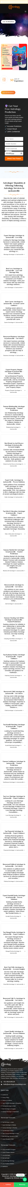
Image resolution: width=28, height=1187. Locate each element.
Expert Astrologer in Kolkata (9, 1125)
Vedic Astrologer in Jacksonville (13, 497)
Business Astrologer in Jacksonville (13, 355)
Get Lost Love (5, 1158)
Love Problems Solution (8, 1163)
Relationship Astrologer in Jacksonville (13, 428)
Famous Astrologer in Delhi (9, 1106)
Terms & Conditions (7, 1100)
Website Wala (18, 1178)
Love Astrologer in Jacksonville (13, 287)
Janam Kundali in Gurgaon (8, 1149)
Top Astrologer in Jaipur (8, 1122)
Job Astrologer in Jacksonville (13, 603)
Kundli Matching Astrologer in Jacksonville (13, 746)
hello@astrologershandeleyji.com (14, 1084)
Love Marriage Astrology (8, 1160)
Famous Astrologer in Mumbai (9, 1127)
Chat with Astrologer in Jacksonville (13, 984)
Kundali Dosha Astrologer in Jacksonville (13, 917)
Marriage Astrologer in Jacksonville (13, 254)
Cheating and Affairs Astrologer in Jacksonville (13, 639)
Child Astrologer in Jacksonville (13, 710)
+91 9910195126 (9, 1082)
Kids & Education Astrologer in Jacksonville (13, 534)
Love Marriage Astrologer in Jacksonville (13, 816)
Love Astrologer (6, 1155)
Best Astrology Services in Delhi (10, 1136)
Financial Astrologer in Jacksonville (13, 850)
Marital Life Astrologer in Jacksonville (13, 570)
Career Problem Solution (8, 1152)
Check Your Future (14, 158)
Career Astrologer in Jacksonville (13, 322)
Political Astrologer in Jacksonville (13, 881)
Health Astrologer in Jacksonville (13, 1048)
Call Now (8, 1184)
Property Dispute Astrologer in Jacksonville (13, 391)
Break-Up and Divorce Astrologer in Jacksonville (13, 465)
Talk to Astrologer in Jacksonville (13, 1017)
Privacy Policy (5, 1097)
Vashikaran (5, 1166)
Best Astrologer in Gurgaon (9, 1108)
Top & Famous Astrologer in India (10, 1133)
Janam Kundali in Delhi (8, 1139)
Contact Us (5, 1094)
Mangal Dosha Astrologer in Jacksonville (13, 952)
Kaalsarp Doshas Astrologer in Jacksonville (13, 676)
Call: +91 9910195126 (8, 21)
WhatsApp (22, 1184)
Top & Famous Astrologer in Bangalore (11, 1103)
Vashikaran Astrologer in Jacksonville (13, 782)
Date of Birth (8, 151)
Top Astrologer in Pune (7, 1130)
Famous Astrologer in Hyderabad (10, 1111)
